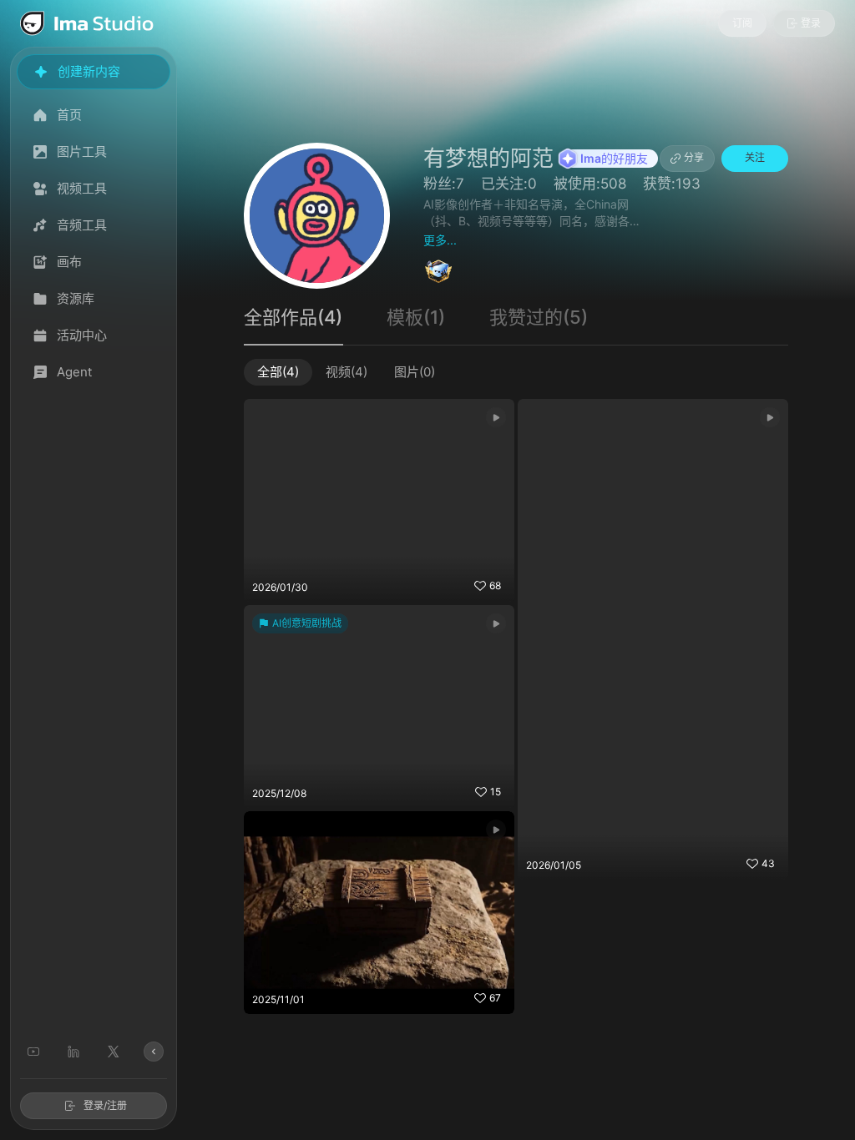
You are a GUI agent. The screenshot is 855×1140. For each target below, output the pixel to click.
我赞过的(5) (538, 317)
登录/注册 (105, 1105)
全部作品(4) (293, 317)
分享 (694, 157)
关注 (755, 157)
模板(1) (416, 317)
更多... (440, 240)
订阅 (742, 23)
